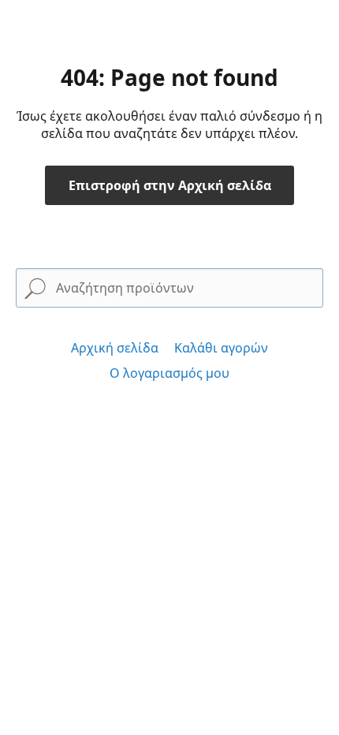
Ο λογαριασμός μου (169, 373)
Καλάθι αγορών (221, 347)
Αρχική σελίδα (114, 347)
